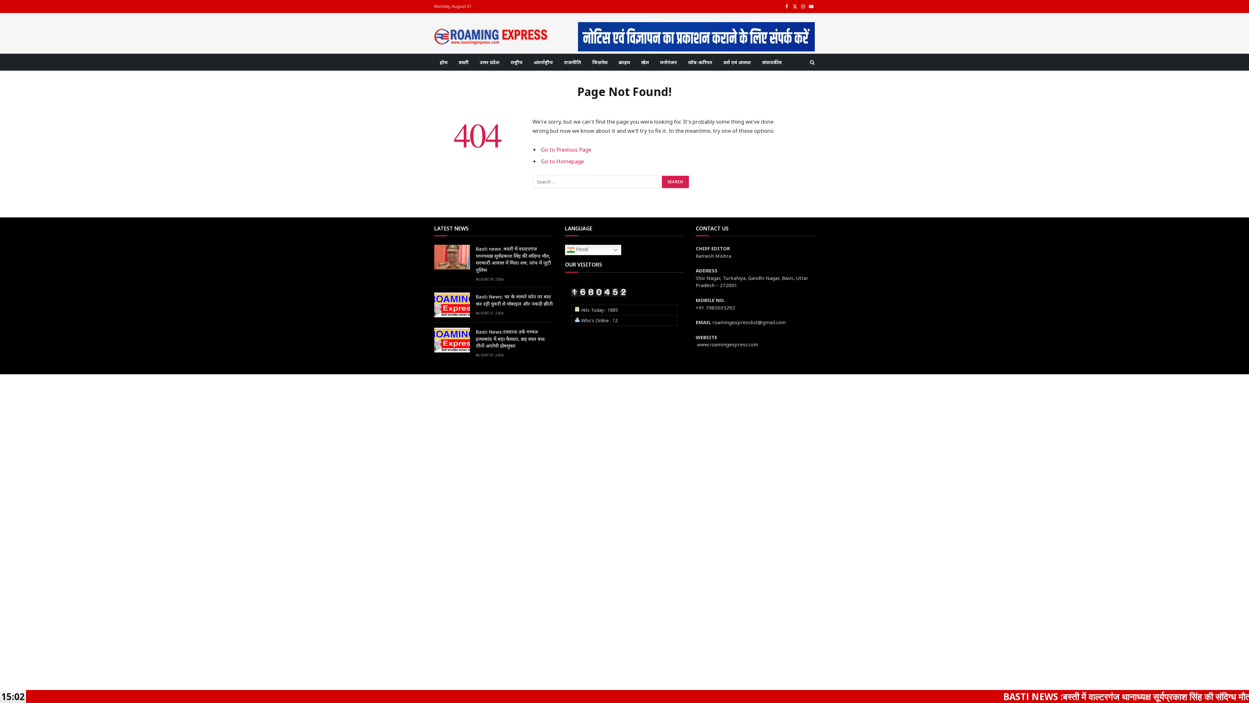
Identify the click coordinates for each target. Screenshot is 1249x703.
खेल (645, 62)
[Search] (812, 62)
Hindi (581, 250)
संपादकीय (772, 62)
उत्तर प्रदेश (490, 62)
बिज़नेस (600, 62)
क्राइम (624, 62)
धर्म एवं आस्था (737, 62)
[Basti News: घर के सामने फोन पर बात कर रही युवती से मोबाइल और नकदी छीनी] (452, 305)
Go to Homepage (562, 161)
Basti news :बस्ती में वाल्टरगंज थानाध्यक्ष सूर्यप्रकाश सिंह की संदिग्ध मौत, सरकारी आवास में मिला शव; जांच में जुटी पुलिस (513, 259)
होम (444, 62)
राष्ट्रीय (517, 62)
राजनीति (572, 62)
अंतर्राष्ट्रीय (543, 62)
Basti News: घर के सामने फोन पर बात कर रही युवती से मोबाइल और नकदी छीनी (514, 300)
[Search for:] (597, 182)
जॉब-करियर (700, 62)
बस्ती (464, 62)
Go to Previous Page (566, 149)
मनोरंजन (668, 62)
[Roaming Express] (491, 36)
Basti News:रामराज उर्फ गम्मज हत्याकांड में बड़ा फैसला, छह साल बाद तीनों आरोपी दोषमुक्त (510, 338)
